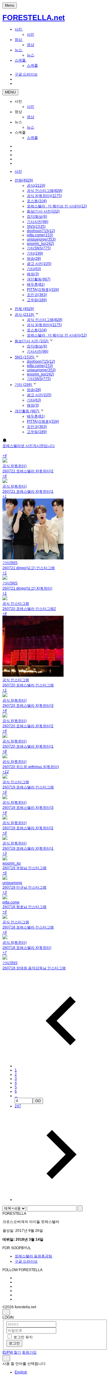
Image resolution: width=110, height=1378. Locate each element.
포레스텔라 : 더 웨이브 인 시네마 (57, 206)
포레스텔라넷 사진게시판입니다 (28, 446)
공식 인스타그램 (44, 191)
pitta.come (40, 235)
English (21, 1372)
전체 (24, 180)
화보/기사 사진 (43, 211)
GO (38, 1101)
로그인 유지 (23, 1337)
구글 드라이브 (26, 1261)
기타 (35, 253)
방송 (34, 258)
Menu (9, 5)
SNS (36, 226)
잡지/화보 (37, 216)
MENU (10, 92)
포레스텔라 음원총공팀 (33, 1256)
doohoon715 (41, 231)
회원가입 (29, 1352)
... (16, 1096)
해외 (33, 274)
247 (18, 1106)
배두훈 (36, 284)
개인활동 (38, 279)
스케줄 (21, 60)
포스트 (37, 201)
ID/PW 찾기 (11, 1352)
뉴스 (19, 50)
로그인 (14, 1343)
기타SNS (39, 248)
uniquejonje (41, 239)
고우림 (37, 300)
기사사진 (37, 222)
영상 (19, 39)
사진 (19, 29)
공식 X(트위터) (44, 196)
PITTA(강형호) (43, 289)
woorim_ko (40, 243)
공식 (36, 185)
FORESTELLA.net (33, 17)
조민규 (37, 295)
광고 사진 (39, 264)
